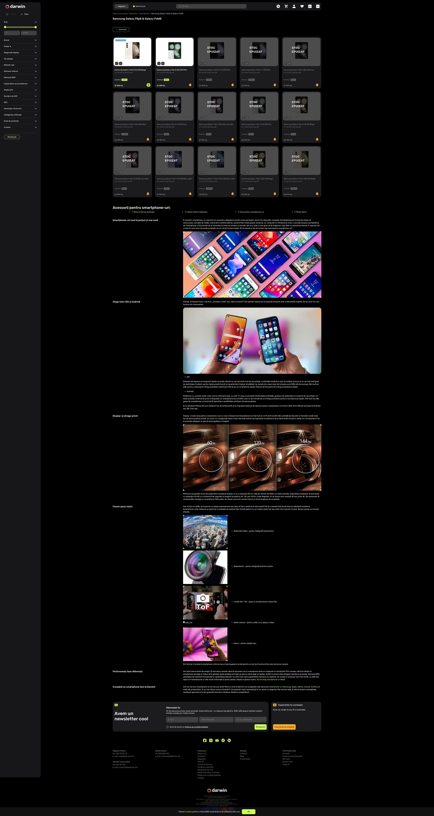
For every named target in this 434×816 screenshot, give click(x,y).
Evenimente (245, 759)
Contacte (201, 756)
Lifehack (243, 753)
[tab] (11, 14)
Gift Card (286, 759)
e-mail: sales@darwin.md (123, 756)
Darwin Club (287, 762)
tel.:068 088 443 (162, 753)
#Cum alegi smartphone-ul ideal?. (271, 679)
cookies (188, 812)
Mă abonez (260, 727)
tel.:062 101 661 (119, 765)
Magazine (121, 6)
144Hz (253, 496)
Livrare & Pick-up (205, 764)
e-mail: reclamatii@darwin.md (167, 756)
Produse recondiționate (292, 756)
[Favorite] (302, 6)
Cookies (201, 778)
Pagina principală (120, 13)
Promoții (285, 753)
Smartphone (144, 13)
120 (245, 496)
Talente (201, 762)
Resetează (12, 137)
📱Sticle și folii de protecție (142, 212)
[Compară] (310, 6)
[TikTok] (223, 740)
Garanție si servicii (205, 770)
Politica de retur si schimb (208, 772)
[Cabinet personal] (294, 6)
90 (242, 496)
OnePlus (314, 687)
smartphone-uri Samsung (280, 687)
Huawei (307, 687)
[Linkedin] (229, 740)
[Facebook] (204, 740)
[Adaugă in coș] (148, 85)
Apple (294, 687)
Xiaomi (300, 687)
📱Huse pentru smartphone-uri (250, 212)
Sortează (122, 29)
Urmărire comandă (205, 767)
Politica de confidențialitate (196, 727)
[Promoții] (278, 6)
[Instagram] (211, 740)
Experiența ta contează (284, 727)
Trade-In (286, 764)
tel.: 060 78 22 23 (120, 753)
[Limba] (318, 6)
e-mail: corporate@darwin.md (125, 767)
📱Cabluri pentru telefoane (195, 212)
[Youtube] (217, 740)
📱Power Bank (300, 212)
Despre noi (202, 753)
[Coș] (286, 6)
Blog (242, 756)
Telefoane (133, 13)
